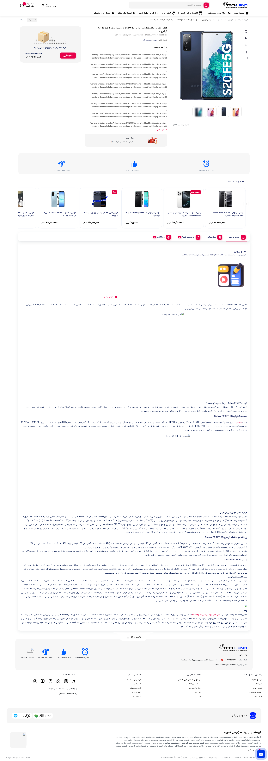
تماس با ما (166, 13)
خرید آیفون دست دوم (134, 680)
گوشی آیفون (137, 684)
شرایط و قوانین (257, 688)
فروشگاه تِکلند (242, 20)
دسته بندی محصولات (217, 13)
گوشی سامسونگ (135, 688)
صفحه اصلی (239, 13)
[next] (21, 203)
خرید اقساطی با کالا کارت (193, 684)
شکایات (199, 696)
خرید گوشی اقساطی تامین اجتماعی (189, 680)
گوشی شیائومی (136, 692)
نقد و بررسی (234, 237)
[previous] (246, 203)
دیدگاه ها (161, 237)
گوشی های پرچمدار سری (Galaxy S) (207, 614)
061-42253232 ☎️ (228, 660)
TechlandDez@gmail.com (225, 664)
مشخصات (211, 237)
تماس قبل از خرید (146, 13)
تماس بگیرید (67, 55)
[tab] (236, 237)
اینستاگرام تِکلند (125, 13)
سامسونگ (219, 20)
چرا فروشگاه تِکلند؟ (256, 680)
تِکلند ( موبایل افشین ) (188, 13)
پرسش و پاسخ (188, 237)
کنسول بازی (137, 696)
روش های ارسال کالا (255, 692)
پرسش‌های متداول (102, 13)
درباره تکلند (258, 684)
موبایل (230, 20)
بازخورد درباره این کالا (182, 125)
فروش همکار (257, 696)
